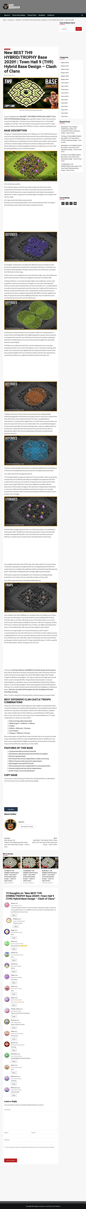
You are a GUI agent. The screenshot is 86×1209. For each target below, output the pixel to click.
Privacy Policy (31, 15)
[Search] (82, 15)
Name (6, 1132)
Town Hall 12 (65, 89)
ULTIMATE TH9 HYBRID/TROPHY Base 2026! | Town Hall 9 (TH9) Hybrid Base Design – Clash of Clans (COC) (71, 158)
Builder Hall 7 (65, 72)
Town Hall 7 (64, 109)
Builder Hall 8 (65, 76)
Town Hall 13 (65, 93)
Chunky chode (15, 1009)
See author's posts (27, 826)
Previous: (16, 842)
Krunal (13, 952)
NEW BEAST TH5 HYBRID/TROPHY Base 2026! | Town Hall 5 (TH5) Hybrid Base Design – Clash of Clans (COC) (71, 148)
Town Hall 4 (64, 99)
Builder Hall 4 (65, 62)
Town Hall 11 (65, 86)
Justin (13, 986)
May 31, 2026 (8, 883)
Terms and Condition (18, 15)
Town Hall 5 (64, 103)
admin (21, 822)
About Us (7, 15)
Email (33, 1132)
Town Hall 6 (64, 106)
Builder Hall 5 (65, 66)
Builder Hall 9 (65, 79)
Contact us (50, 15)
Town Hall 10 (65, 83)
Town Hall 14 (65, 96)
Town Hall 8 (64, 113)
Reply (14, 915)
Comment (7, 1109)
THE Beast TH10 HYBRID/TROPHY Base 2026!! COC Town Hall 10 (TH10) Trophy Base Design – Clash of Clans (71, 139)
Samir (12, 1065)
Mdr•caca (14, 1076)
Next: (44, 841)
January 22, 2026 (28, 883)
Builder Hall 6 (65, 69)
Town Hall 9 (7, 49)
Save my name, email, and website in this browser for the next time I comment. (30, 1147)
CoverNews (48, 1206)
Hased (13, 964)
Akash (13, 997)
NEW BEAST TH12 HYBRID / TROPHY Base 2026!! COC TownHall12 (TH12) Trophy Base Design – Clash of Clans (70, 130)
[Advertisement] (30, 34)
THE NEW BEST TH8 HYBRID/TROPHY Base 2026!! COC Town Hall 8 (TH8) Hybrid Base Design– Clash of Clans (71, 167)
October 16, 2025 (47, 883)
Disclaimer (41, 15)
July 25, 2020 (9, 75)
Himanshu (14, 1054)
